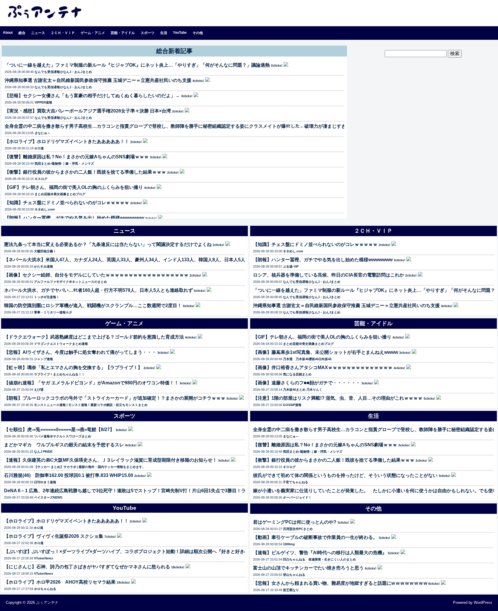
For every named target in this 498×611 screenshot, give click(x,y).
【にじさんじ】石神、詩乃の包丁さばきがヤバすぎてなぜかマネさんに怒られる (87, 566)
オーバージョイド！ (297, 497)
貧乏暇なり (291, 590)
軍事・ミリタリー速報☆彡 (53, 312)
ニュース (38, 33)
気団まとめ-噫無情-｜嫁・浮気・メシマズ (64, 163)
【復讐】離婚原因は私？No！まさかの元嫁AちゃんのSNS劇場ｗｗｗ (77, 156)
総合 (21, 33)
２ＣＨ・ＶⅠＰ (63, 33)
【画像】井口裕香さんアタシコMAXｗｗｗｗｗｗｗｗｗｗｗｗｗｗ (323, 367)
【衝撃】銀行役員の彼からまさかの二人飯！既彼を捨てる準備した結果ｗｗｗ (85, 172)
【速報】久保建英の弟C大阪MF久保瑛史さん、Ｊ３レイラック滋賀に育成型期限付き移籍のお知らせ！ (110, 460)
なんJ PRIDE (43, 451)
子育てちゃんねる (295, 482)
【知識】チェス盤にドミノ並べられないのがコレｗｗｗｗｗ (67, 202)
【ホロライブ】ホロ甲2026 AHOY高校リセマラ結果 (60, 582)
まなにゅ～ (42, 133)
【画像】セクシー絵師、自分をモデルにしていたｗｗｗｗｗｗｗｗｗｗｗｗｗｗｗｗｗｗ (96, 274)
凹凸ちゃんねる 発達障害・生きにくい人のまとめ (319, 559)
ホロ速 (39, 148)
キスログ (41, 179)
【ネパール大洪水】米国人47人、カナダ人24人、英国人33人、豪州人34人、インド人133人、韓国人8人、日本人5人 (124, 259)
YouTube (180, 33)
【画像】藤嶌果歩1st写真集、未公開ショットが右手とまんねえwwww (325, 352)
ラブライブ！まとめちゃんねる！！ (59, 374)
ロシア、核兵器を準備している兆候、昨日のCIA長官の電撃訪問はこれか (328, 274)
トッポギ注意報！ (46, 297)
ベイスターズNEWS (48, 497)
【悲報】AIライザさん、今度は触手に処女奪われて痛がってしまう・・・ (80, 352)
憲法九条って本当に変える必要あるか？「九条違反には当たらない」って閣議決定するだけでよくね (108, 244)
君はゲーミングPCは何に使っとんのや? (294, 522)
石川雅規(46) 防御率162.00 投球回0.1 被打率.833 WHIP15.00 (68, 475)
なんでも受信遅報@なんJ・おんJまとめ (63, 72)
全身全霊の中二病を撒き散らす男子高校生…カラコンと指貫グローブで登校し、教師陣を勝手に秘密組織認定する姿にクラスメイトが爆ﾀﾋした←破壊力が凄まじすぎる (177, 126)
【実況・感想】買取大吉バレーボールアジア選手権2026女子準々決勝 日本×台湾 (88, 110)
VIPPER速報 (43, 102)
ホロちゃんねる (45, 589)
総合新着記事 (174, 51)
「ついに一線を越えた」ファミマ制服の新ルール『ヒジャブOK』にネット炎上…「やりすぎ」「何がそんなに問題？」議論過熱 (137, 65)
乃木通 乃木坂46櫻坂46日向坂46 (307, 359)
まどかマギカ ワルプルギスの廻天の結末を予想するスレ (64, 444)
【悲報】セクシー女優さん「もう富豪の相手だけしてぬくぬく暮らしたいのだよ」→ (92, 95)
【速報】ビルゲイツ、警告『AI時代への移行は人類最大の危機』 (320, 552)
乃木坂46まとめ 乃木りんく (302, 389)
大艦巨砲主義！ (45, 251)
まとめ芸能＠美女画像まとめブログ (60, 194)
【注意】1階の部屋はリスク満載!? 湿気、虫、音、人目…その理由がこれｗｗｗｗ (337, 398)
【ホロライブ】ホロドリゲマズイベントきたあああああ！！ (67, 141)
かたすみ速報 (43, 266)
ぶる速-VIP (291, 266)
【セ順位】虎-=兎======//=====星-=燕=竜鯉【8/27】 (59, 429)
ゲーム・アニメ (93, 33)
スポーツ (147, 33)
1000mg (289, 544)
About (8, 33)
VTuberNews (43, 558)
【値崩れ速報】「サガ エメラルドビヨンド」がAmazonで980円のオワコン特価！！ (91, 382)
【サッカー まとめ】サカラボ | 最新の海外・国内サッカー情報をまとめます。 (89, 467)
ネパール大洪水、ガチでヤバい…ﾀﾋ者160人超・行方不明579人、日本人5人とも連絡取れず (98, 290)
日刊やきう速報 (45, 482)
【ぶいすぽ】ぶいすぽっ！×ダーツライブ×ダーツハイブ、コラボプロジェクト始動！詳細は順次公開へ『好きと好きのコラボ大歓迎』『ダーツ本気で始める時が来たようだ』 (184, 551)
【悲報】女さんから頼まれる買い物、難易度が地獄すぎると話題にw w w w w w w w (340, 583)
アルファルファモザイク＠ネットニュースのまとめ (70, 281)
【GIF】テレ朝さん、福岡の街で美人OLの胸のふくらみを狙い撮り (74, 187)
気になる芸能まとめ (297, 374)
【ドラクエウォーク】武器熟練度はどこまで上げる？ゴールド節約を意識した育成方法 (94, 336)
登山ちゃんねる (294, 574)
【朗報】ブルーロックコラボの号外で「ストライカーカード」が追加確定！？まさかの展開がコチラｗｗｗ (114, 398)
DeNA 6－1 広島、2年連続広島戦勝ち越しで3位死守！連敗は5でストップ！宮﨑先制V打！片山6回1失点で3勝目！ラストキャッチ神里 (143, 490)
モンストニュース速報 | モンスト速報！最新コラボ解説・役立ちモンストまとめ (91, 405)
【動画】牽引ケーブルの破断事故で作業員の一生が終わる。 (315, 537)
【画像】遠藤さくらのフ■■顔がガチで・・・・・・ (306, 382)
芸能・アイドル (123, 33)
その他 (198, 33)
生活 (163, 33)
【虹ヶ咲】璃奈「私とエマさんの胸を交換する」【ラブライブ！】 (73, 367)
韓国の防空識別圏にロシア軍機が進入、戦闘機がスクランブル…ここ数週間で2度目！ (93, 305)
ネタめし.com (45, 209)
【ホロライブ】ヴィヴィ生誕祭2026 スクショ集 (53, 536)
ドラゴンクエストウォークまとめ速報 (61, 343)
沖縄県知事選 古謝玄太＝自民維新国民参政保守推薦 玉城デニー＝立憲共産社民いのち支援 (98, 80)
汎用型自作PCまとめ (298, 529)
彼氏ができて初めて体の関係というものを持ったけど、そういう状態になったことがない (345, 475)
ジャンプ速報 (43, 359)
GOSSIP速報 (292, 405)
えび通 (39, 389)
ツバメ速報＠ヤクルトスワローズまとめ (62, 436)
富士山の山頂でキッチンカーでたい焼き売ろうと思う (308, 567)
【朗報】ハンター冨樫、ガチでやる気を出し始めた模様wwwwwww (74, 217)
